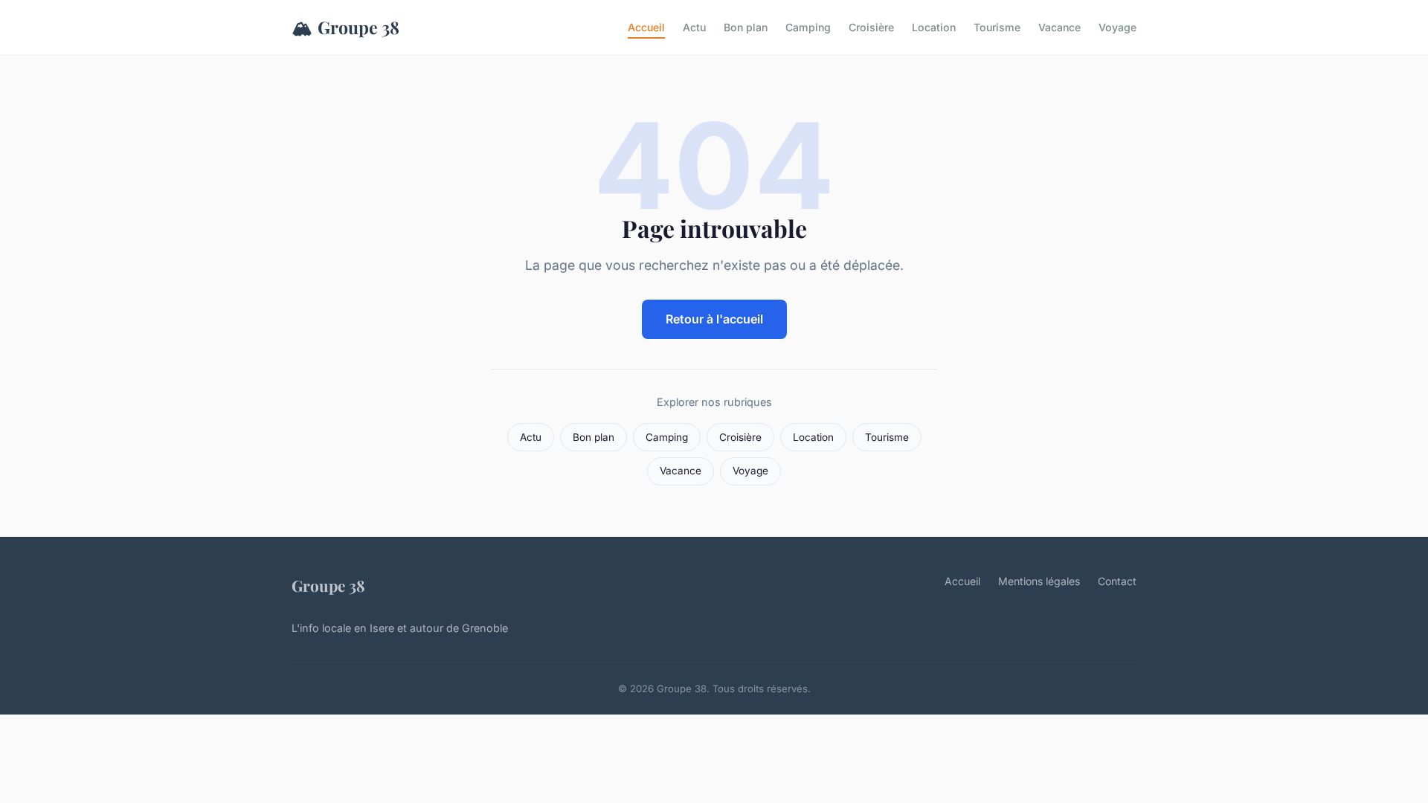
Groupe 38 (345, 27)
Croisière (871, 27)
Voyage (1117, 27)
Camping (808, 27)
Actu (694, 27)
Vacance (1059, 27)
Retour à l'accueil (714, 319)
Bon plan (746, 27)
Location (934, 27)
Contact (1117, 581)
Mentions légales (1039, 581)
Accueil (646, 27)
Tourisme (997, 27)
